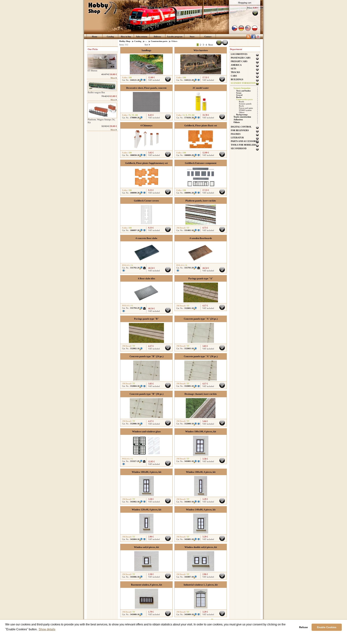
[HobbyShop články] (248, 38)
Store (192, 36)
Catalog (110, 36)
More (113, 78)
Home (94, 36)
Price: (249, 8)
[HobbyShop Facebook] (253, 38)
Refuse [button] (303, 627)
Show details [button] (47, 629)
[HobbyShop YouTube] (258, 38)
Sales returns (141, 36)
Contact (207, 36)
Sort (147, 45)
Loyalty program (174, 36)
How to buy (126, 36)
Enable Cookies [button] (326, 627)
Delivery (157, 36)
